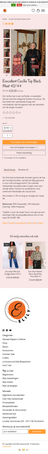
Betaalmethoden (10, 406)
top (34, 223)
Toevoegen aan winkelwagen (24, 142)
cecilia (12, 223)
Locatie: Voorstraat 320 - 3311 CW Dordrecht (23, 421)
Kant (29, 223)
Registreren (7, 374)
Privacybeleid (8, 402)
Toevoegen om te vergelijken (15, 158)
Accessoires (7, 350)
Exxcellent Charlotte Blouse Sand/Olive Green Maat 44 (35, 274)
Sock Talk (6, 365)
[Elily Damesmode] (4, 10)
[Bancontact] (27, 450)
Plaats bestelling (24, 152)
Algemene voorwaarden (13, 395)
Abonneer (37, 431)
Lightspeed (6, 446)
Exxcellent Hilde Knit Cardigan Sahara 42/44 (12, 272)
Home (4, 19)
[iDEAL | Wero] (23, 450)
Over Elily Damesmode (12, 398)
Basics (5, 346)
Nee (19, 5)
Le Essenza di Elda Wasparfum (16, 361)
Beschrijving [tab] (9, 169)
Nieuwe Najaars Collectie (13, 339)
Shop (4, 343)
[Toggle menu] (43, 10)
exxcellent (20, 223)
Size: (4, 123)
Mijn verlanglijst (9, 385)
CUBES (5, 358)
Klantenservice (9, 413)
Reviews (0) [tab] (23, 169)
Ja (13, 5)
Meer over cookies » (30, 5)
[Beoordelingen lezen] (10, 112)
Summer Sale (8, 354)
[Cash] (19, 450)
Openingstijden (9, 417)
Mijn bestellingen (10, 378)
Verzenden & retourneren (14, 410)
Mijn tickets (7, 382)
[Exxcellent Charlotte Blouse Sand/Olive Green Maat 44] (35, 255)
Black (4, 223)
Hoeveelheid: (7, 131)
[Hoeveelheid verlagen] (4, 135)
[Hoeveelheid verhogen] (10, 135)
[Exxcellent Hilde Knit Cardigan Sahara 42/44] (12, 255)
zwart (40, 223)
